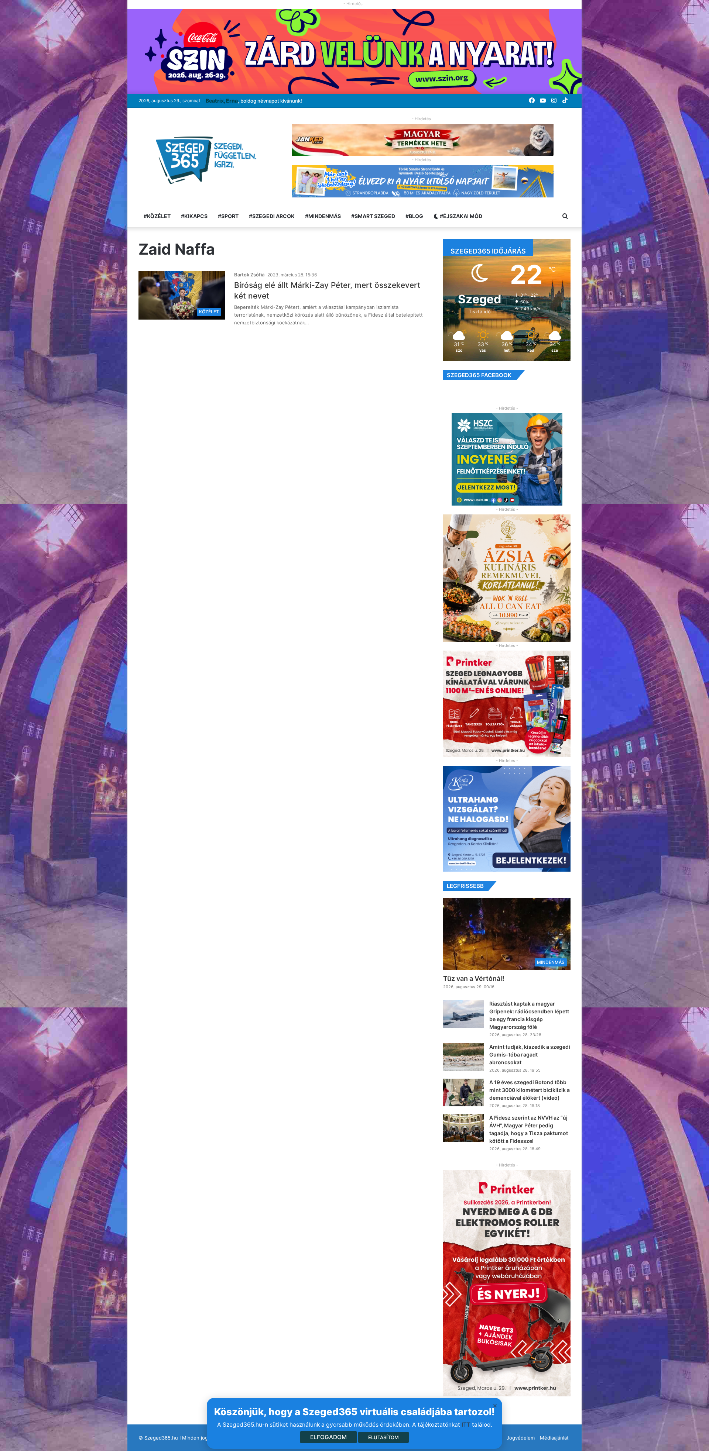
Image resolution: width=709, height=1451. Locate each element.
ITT (466, 1424)
